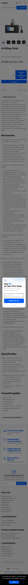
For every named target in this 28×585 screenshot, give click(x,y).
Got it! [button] (14, 582)
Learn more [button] (22, 578)
